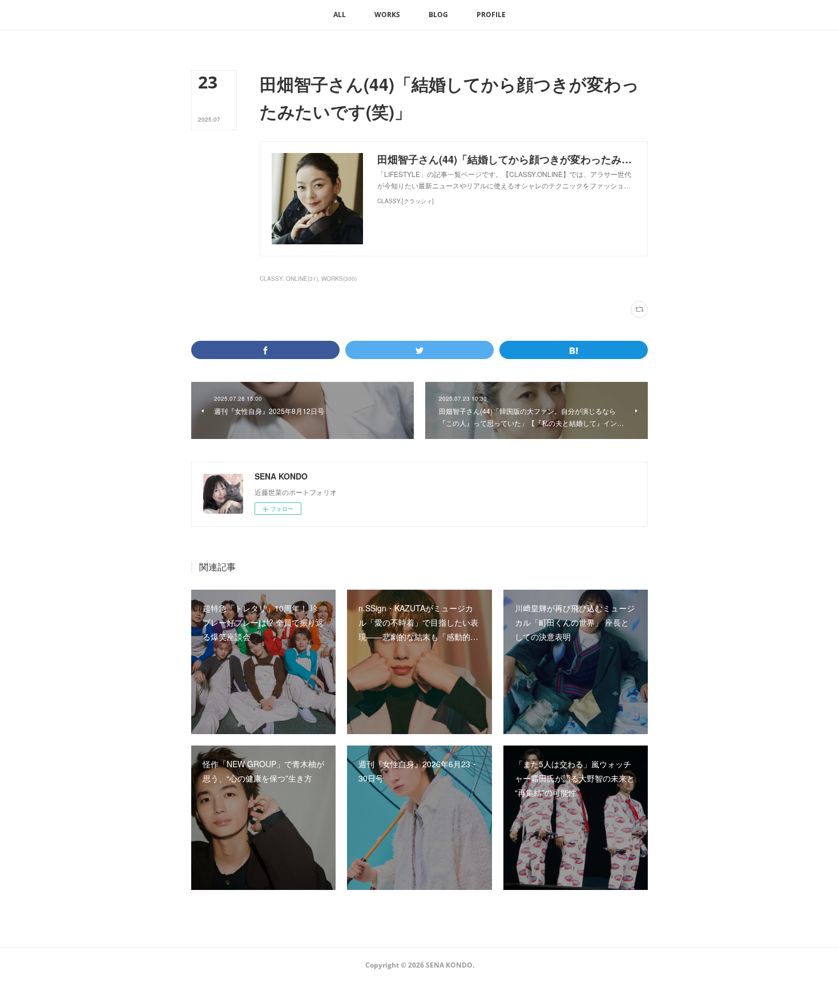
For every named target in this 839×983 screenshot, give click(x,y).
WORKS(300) (339, 279)
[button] (339, 15)
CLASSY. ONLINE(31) (289, 279)
